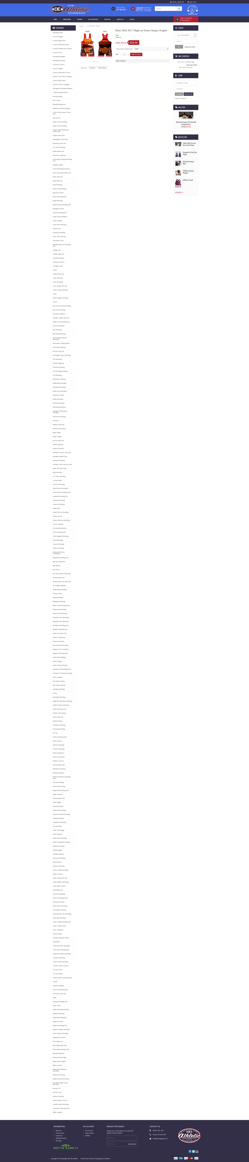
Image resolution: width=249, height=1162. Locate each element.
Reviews (92, 68)
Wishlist (87, 1135)
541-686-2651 (121, 9)
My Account (89, 1130)
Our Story (107, 19)
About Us (59, 1130)
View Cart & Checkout (186, 67)
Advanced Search (190, 47)
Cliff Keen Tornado (188, 180)
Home (55, 19)
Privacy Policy (60, 1133)
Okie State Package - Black (189, 162)
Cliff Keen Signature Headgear (188, 172)
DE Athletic (74, 1158)
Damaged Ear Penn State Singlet (190, 153)
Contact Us (120, 19)
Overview (84, 68)
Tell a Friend (102, 68)
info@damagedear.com (160, 1139)
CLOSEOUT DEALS (93, 26)
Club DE (132, 19)
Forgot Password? (180, 98)
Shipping (79, 19)
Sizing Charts (67, 19)
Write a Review (120, 61)
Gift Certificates (93, 19)
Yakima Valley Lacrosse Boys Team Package (189, 144)
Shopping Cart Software (102, 1158)
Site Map (58, 1140)
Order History (89, 1133)
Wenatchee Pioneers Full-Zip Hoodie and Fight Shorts (186, 123)
